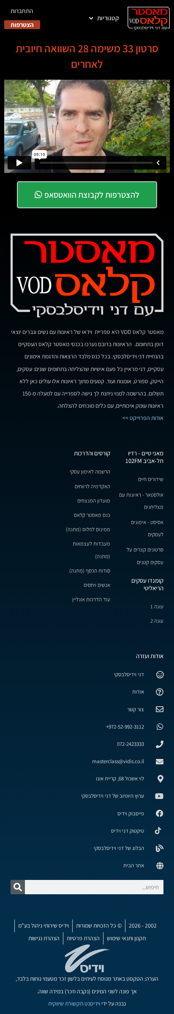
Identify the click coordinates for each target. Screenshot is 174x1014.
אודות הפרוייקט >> (142, 418)
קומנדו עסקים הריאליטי (147, 584)
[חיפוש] (18, 887)
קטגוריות (108, 18)
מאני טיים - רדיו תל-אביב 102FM (144, 457)
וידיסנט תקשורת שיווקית (74, 1003)
